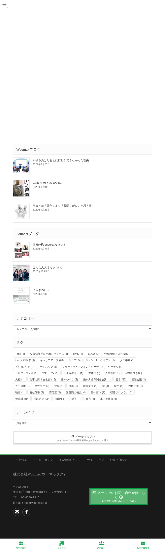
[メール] (17, 512)
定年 (58, 386)
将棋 (73, 386)
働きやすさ (69, 379)
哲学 (121, 379)
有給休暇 (37, 392)
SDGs (93, 354)
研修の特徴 (21, 547)
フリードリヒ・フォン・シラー (82, 366)
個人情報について (70, 460)
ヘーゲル (115, 366)
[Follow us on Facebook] (26, 512)
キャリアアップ (52, 360)
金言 (90, 399)
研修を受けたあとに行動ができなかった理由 (61, 160)
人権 (19, 379)
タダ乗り (127, 360)
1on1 (20, 354)
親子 (75, 399)
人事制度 (112, 373)
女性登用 (42, 386)
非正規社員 (108, 399)
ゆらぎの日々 (41, 290)
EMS (78, 354)
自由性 (60, 399)
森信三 (55, 392)
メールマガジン (43, 460)
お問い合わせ (118, 460)
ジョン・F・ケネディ (100, 360)
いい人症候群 (25, 360)
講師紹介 (101, 547)
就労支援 (90, 386)
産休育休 (98, 392)
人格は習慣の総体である (48, 183)
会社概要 (21, 460)
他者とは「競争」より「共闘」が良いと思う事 (62, 205)
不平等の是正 (73, 373)
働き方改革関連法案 (96, 379)
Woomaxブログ (116, 354)
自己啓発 (41, 399)
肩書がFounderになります (49, 244)
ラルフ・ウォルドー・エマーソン (36, 373)
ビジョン (22, 366)
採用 (118, 386)
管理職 (21, 399)
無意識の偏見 (76, 392)
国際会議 (138, 379)
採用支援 (135, 386)
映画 (19, 392)
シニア (74, 360)
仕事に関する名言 (43, 379)
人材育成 (133, 373)
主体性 (94, 373)
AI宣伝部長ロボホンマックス (49, 354)
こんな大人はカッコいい (48, 267)
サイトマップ (95, 460)
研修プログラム (121, 392)
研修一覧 (62, 547)
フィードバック (46, 366)
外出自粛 (22, 386)
